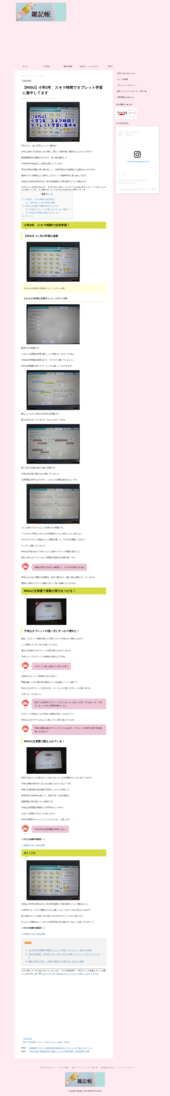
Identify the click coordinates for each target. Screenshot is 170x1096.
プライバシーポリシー (126, 85)
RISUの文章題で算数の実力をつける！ (41, 206)
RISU (25, 1042)
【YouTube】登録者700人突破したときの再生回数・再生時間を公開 (59, 1051)
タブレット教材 (56, 1042)
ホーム (25, 66)
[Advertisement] (85, 43)
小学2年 (66, 1042)
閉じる (49, 194)
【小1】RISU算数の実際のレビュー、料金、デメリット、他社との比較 (60, 950)
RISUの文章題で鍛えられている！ (43, 212)
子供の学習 (27, 1039)
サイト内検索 (122, 79)
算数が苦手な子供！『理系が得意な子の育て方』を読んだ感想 (56, 961)
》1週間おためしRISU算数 (33, 845)
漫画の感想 (67, 66)
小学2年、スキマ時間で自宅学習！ (39, 199)
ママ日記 (46, 66)
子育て (110, 66)
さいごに (28, 216)
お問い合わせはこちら (126, 73)
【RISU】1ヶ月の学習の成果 (40, 203)
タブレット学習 (43, 1042)
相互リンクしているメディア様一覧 (132, 91)
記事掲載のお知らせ (125, 97)
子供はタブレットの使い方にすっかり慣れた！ (48, 209)
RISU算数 (32, 1042)
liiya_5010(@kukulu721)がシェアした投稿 (137, 189)
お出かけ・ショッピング (89, 66)
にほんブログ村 (92, 974)
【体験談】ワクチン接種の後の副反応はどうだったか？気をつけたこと (60, 1048)
